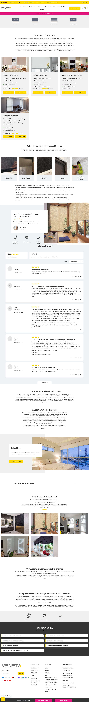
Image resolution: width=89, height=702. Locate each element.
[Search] (82, 8)
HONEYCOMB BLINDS (35, 667)
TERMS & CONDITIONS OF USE (50, 689)
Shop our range (24, 6)
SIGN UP (21, 673)
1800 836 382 (4, 2)
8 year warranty (40, 2)
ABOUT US (47, 667)
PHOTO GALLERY (34, 686)
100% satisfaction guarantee (28, 2)
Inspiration (42, 9)
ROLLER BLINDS (34, 668)
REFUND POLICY (48, 686)
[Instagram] (7, 680)
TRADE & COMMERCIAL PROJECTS (51, 679)
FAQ (46, 675)
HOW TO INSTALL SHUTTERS (68, 677)
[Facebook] (2, 680)
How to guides (52, 6)
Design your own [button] (75, 8)
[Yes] (78, 276)
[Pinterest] (5, 680)
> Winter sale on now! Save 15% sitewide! (44, 13)
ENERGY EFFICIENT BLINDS (35, 681)
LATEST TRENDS (34, 682)
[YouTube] (10, 680)
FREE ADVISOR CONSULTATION (50, 677)
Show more (44, 382)
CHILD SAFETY (47, 672)
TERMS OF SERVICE (48, 688)
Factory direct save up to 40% (52, 2)
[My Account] (87, 8)
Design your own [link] (21, 92)
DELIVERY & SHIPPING (49, 674)
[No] (80, 276)
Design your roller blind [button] (16, 461)
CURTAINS (32, 675)
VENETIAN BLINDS (34, 672)
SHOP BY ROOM (34, 684)
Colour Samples (70, 601)
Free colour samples (42, 6)
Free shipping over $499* (15, 2)
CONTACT (47, 670)
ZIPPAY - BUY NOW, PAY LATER (50, 684)
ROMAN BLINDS (34, 674)
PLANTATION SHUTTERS (35, 670)
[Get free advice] (85, 2)
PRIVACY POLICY (48, 691)
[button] (17, 89)
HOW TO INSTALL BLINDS (67, 675)
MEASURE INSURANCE (67, 670)
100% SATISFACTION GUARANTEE (51, 682)
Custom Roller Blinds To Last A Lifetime (24, 484)
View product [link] (9, 92)
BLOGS (46, 668)
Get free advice (32, 6)
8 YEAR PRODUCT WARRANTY (50, 681)
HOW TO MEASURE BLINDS (67, 667)
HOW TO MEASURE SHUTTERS (68, 668)
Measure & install (61, 6)
